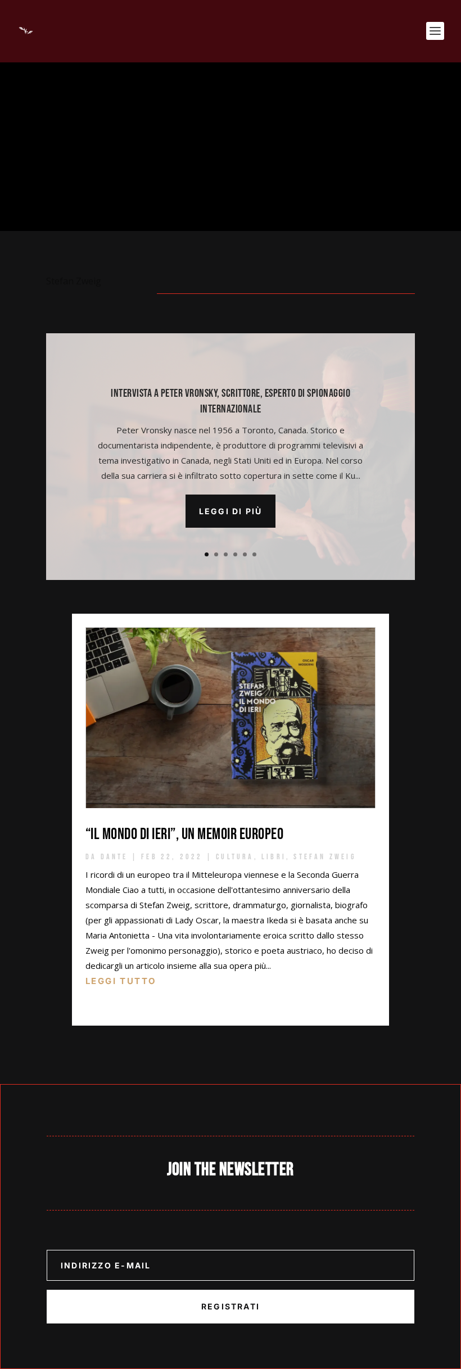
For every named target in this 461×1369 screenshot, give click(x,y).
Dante (114, 857)
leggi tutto (120, 981)
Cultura (235, 857)
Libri (273, 857)
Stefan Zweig (324, 857)
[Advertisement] (230, 146)
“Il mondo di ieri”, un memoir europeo (184, 834)
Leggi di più (231, 511)
